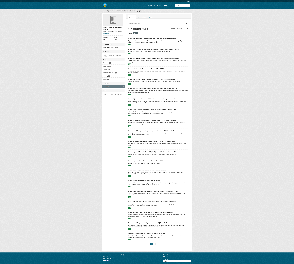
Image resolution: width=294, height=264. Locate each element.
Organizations (157, 5)
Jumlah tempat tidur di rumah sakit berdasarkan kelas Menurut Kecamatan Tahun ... (152, 141)
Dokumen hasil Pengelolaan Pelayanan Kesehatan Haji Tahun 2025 (147, 223)
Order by (172, 28)
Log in (188, 1)
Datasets (150, 5)
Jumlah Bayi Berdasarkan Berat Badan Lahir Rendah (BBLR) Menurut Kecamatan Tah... (153, 79)
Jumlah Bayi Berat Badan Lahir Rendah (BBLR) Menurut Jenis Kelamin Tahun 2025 (152, 152)
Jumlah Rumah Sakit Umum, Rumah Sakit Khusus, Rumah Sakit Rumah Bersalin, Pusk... (153, 191)
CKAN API (105, 256)
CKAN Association (107, 258)
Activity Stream (142, 17)
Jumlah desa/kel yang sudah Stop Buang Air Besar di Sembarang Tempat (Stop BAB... (153, 88)
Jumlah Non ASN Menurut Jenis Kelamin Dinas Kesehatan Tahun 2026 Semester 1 (152, 38)
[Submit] (188, 5)
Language (165, 259)
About (171, 5)
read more (106, 33)
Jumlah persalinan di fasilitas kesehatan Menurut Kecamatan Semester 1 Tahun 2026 (152, 120)
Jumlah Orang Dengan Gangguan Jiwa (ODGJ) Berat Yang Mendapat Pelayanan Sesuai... (153, 49)
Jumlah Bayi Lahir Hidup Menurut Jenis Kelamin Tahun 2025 (145, 161)
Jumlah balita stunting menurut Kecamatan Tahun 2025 (144, 180)
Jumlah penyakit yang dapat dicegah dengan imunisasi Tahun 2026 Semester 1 (151, 131)
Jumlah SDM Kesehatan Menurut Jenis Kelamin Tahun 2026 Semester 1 (149, 69)
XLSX (130, 44)
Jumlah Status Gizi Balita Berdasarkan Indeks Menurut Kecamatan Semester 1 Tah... (152, 109)
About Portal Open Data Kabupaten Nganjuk (114, 255)
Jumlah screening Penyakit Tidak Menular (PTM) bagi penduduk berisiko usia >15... (152, 212)
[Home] (104, 11)
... (159, 244)
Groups (165, 5)
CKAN (165, 256)
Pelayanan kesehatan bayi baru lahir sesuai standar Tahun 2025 (146, 233)
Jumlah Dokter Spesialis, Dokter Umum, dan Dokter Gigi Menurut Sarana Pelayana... (152, 202)
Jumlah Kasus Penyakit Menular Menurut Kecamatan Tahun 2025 (147, 170)
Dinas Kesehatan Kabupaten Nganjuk (129, 11)
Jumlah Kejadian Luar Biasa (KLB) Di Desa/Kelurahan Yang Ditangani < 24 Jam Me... (152, 99)
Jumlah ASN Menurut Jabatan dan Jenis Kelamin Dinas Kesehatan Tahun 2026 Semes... (153, 58)
